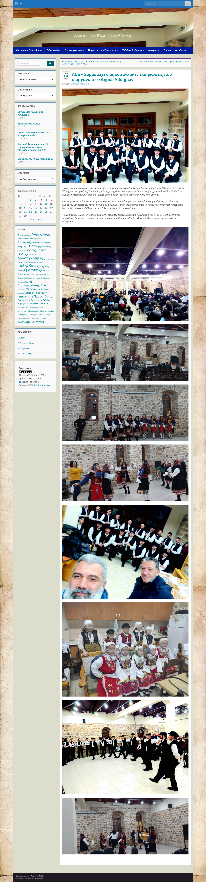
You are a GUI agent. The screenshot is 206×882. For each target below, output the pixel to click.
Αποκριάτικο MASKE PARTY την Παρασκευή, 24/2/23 (162, 61)
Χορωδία (21, 322)
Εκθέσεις (21, 270)
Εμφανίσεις (32, 270)
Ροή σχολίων (23, 348)
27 (20, 215)
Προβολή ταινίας (23, 304)
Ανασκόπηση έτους (25, 238)
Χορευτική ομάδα (41, 318)
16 (35, 207)
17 (41, 207)
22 (30, 211)
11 (46, 203)
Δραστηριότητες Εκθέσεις (34, 262)
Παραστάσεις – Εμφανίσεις (102, 50)
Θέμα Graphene (37, 879)
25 (46, 211)
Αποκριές (24, 242)
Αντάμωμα (36, 239)
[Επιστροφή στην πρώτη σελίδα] (103, 27)
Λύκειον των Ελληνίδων (28, 50)
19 (51, 207)
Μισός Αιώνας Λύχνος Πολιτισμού (35, 158)
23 (35, 211)
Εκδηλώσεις (87, 84)
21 (25, 211)
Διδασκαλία (53, 50)
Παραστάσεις (43, 296)
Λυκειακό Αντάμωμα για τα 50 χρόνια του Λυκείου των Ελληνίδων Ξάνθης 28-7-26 (33, 147)
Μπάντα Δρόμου (35, 289)
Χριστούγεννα (34, 322)
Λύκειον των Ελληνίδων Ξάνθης (103, 35)
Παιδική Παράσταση (36, 292)
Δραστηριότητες (74, 50)
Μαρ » (38, 219)
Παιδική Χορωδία (25, 296)
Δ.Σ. (34, 255)
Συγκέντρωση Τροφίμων (27, 311)
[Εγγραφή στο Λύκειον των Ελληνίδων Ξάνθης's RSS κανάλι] (16, 3)
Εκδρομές (44, 266)
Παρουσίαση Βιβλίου (40, 300)
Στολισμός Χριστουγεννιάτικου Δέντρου (30, 307)
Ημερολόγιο (40, 278)
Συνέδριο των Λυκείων (45, 311)
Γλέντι (30, 254)
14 (25, 207)
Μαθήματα (22, 289)
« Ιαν (32, 219)
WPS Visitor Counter (40, 385)
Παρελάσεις (24, 300)
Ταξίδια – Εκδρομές (132, 50)
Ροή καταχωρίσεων (26, 343)
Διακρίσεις (153, 50)
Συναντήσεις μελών (25, 315)
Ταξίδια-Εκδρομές (38, 315)
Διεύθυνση (181, 50)
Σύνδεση (21, 338)
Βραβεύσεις (41, 247)
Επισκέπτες (46, 270)
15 (30, 207)
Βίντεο (167, 50)
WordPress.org (24, 353)
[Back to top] (199, 875)
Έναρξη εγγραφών (24, 235)
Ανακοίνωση (42, 234)
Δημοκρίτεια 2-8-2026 (29, 123)
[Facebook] (21, 3)
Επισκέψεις (24, 274)
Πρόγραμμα (33, 304)
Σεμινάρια (43, 303)
